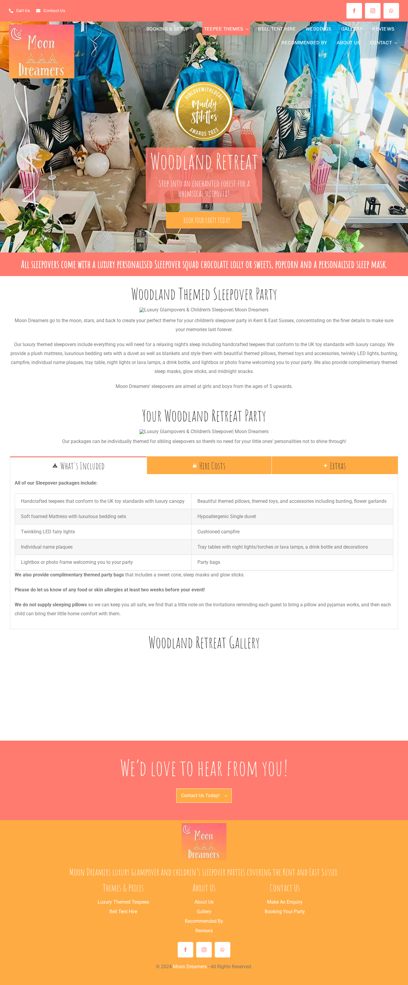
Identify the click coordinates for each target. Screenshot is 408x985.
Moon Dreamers (190, 966)
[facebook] (354, 11)
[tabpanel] (204, 551)
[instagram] (373, 11)
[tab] (78, 465)
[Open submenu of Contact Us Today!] (228, 795)
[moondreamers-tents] (204, 825)
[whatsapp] (391, 11)
